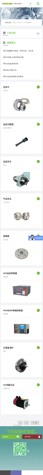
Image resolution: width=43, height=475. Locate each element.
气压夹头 (7, 199)
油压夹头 (7, 161)
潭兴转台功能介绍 (9, 70)
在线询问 (5, 437)
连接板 (6, 236)
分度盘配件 (28, 22)
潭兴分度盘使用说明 (10, 64)
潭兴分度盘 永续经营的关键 (13, 57)
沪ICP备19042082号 (25, 461)
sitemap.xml (24, 463)
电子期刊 (28, 437)
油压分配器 (8, 124)
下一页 (35, 423)
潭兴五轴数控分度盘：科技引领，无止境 (18, 51)
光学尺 (6, 87)
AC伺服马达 (8, 385)
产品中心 (20, 22)
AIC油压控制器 (10, 273)
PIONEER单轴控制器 (13, 310)
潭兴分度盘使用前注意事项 (13, 76)
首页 (13, 22)
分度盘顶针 (8, 348)
